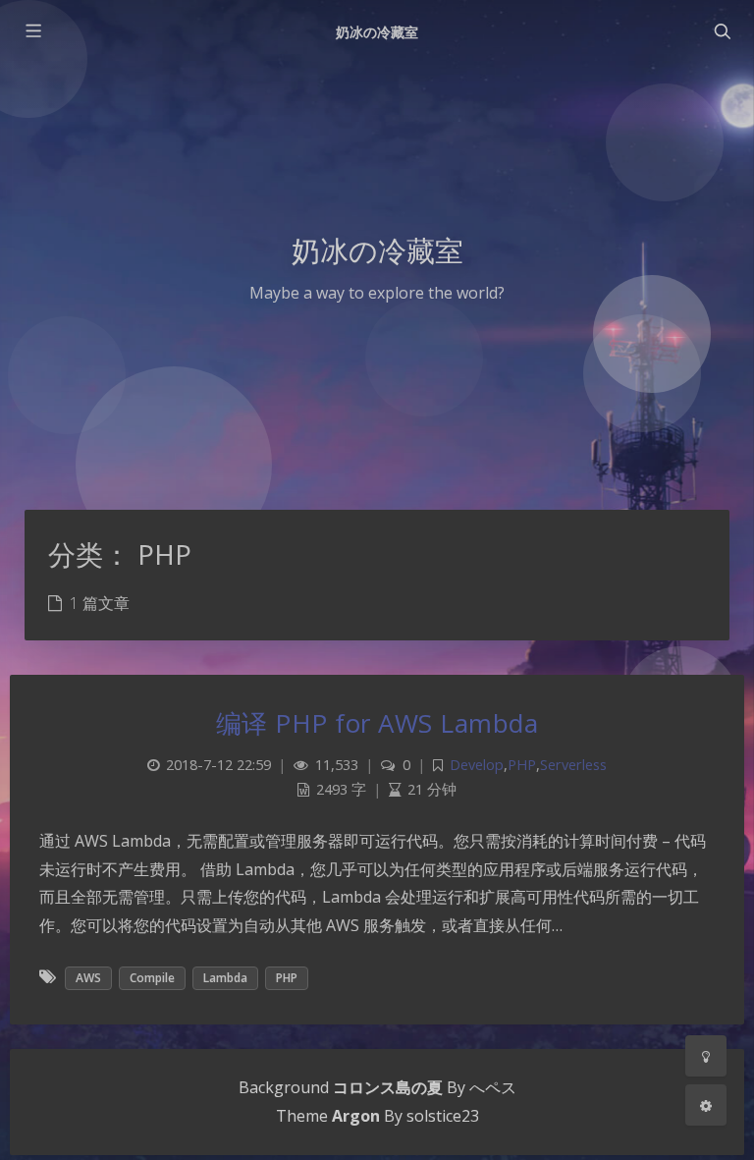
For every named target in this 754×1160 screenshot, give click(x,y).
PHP (522, 764)
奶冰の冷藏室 (377, 32)
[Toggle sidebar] (32, 31)
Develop (477, 764)
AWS (88, 977)
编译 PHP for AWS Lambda (377, 723)
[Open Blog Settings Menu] (706, 1105)
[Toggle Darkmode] (706, 1056)
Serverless (573, 764)
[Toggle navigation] (721, 31)
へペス (492, 1087)
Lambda (225, 977)
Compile (152, 977)
